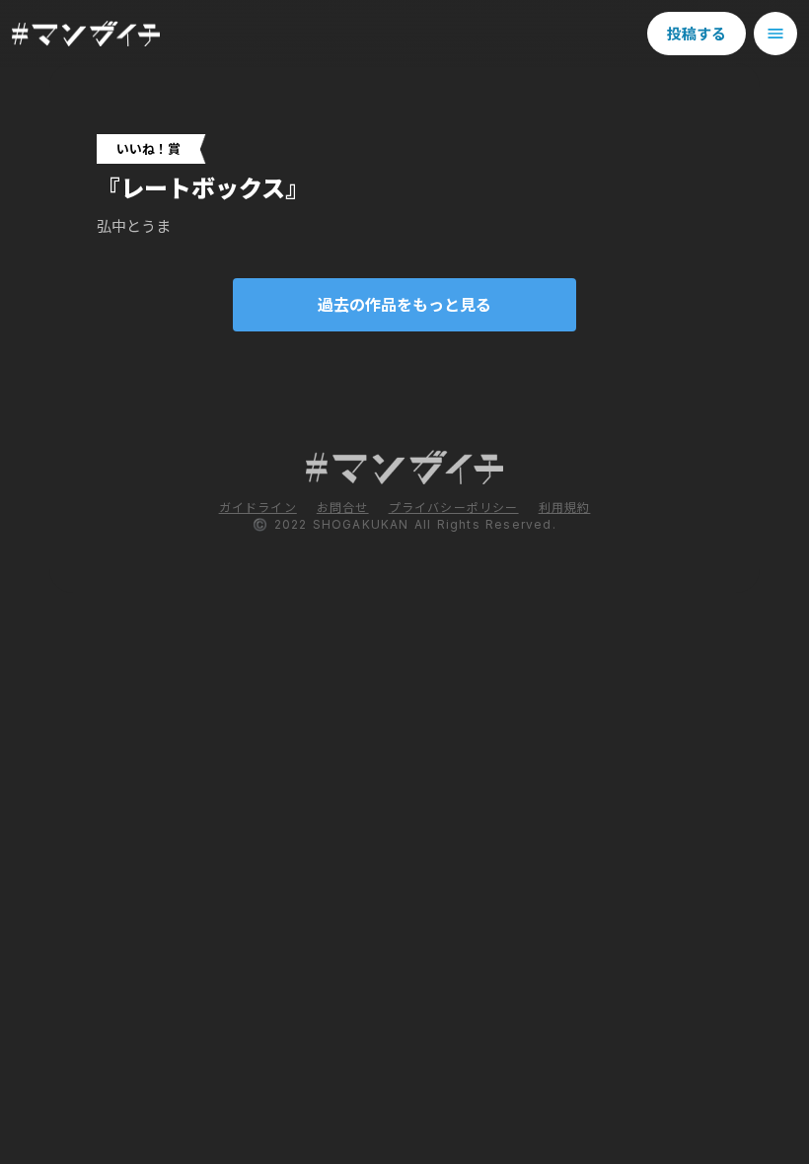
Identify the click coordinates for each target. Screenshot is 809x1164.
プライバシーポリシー (454, 507)
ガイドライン (258, 507)
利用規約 (565, 507)
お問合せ (343, 507)
